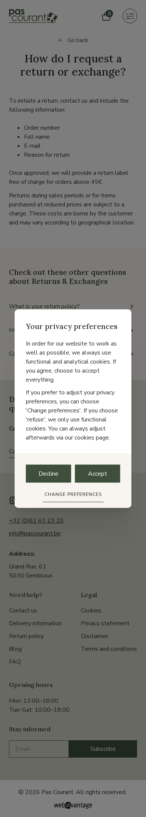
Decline (48, 474)
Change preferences (73, 494)
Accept (97, 474)
